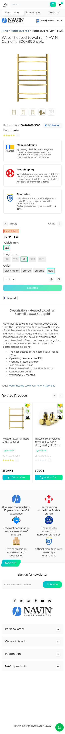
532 (7, 247)
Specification (33, 12)
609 (7, 259)
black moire (11, 270)
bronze (27, 270)
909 (32, 259)
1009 (41, 259)
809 (24, 259)
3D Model (53, 125)
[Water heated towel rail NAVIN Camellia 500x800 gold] (32, 78)
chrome (39, 270)
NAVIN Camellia (46, 385)
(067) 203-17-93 (50, 20)
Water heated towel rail (22, 385)
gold (51, 270)
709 (15, 259)
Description (12, 12)
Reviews (54, 12)
